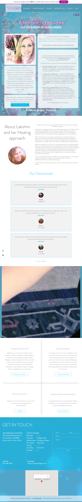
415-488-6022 (37, 498)
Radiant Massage (14, 7)
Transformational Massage (50, 74)
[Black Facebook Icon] (3, 251)
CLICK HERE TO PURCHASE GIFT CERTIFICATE (58, 45)
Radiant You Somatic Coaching (51, 87)
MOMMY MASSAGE (64, 58)
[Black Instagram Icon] (3, 255)
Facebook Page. (47, 99)
